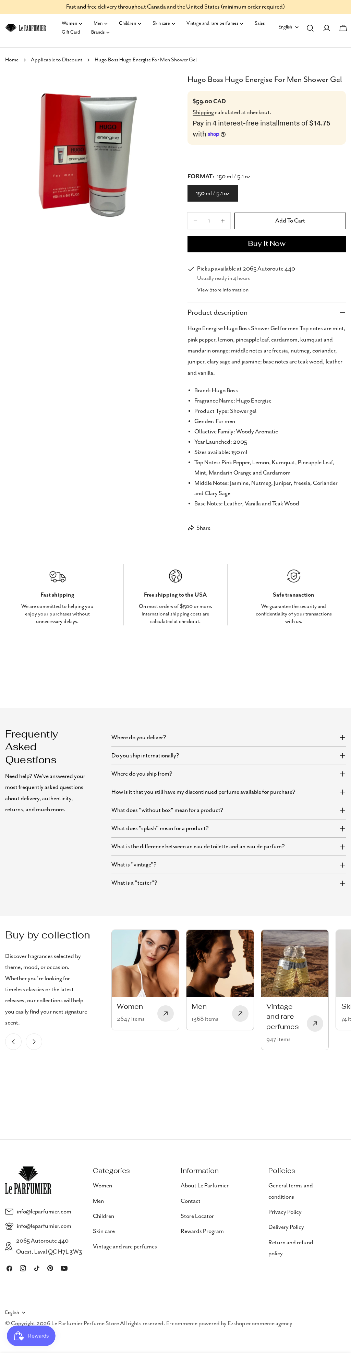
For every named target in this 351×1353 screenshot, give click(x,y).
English (285, 27)
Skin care (104, 1231)
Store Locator (197, 1216)
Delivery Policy (286, 1227)
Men (98, 1201)
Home (12, 60)
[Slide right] (34, 1041)
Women (102, 1185)
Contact (191, 1201)
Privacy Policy (285, 1212)
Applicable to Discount (56, 60)
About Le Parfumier (205, 1185)
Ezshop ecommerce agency (260, 1323)
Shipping (203, 112)
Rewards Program (202, 1231)
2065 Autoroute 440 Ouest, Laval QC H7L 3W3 (49, 1246)
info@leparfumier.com (44, 1211)
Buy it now (267, 244)
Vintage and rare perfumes (125, 1246)
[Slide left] (13, 1041)
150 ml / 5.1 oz (212, 193)
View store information (223, 290)
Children (103, 1216)
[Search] (310, 28)
